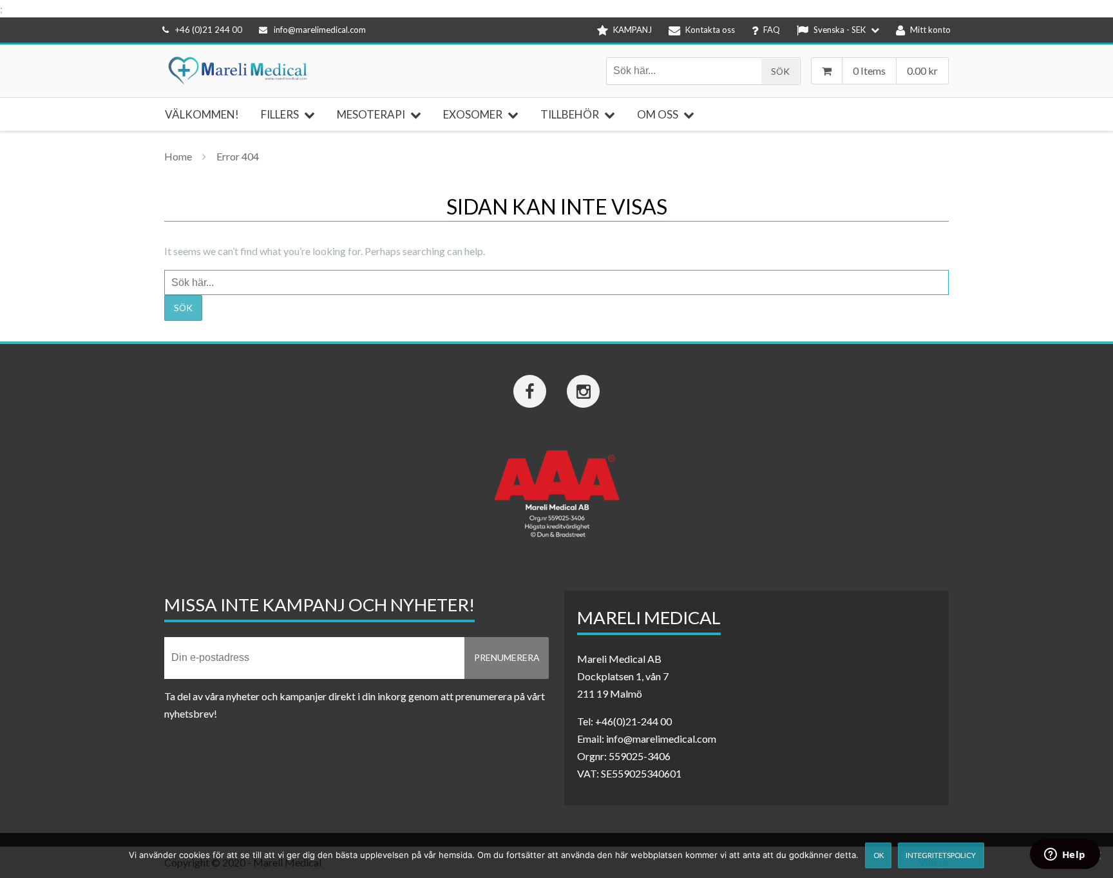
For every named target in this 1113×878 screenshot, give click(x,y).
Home (178, 156)
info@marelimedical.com (320, 29)
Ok (878, 855)
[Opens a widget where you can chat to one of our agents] (1064, 855)
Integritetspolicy (941, 855)
